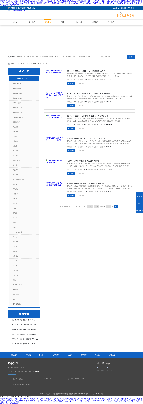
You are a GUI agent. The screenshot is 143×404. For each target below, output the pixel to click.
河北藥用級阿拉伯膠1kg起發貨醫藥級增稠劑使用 (85, 183)
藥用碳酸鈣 (16, 122)
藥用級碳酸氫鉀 (17, 88)
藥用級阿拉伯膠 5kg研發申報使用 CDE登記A (25, 324)
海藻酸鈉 (15, 174)
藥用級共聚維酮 (17, 93)
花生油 (15, 165)
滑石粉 (15, 184)
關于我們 (32, 22)
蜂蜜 (14, 222)
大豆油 (15, 246)
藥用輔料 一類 (35, 63)
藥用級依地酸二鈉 (18, 117)
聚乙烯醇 (15, 151)
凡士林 (15, 218)
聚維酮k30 (16, 294)
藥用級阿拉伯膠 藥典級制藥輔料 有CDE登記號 (25, 320)
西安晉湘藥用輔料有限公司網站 (25, 8)
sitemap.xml (93, 394)
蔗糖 (14, 280)
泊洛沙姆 (15, 256)
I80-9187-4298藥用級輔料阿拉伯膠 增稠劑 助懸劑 (86, 71)
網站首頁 (16, 22)
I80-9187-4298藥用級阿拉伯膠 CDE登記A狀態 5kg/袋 (87, 116)
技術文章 (79, 22)
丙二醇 (15, 265)
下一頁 (90, 207)
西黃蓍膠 (15, 127)
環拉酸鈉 (15, 170)
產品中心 (48, 22)
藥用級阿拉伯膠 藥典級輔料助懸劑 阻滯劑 (25, 339)
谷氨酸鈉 (15, 189)
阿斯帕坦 (15, 275)
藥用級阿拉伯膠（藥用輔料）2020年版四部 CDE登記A (25, 344)
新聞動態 (56, 355)
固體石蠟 (15, 194)
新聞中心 (64, 22)
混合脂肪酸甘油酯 (18, 179)
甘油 (14, 208)
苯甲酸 (15, 261)
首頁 (19, 63)
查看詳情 (71, 83)
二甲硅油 (15, 237)
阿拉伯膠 (44, 63)
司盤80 (15, 136)
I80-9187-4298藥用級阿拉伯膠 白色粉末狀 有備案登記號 (89, 93)
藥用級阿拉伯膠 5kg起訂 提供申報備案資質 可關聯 (25, 329)
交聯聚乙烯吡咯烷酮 (19, 285)
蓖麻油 (15, 251)
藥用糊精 (15, 289)
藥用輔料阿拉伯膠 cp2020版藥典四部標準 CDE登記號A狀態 (25, 334)
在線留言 (123, 8)
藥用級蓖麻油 (17, 84)
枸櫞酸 (15, 198)
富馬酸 (15, 213)
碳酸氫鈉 (15, 131)
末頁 (96, 207)
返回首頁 (116, 8)
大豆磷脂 (15, 241)
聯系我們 (131, 8)
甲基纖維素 (16, 155)
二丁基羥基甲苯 (17, 232)
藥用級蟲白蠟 (17, 103)
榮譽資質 (84, 355)
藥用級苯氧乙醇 (17, 112)
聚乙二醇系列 (17, 160)
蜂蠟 (14, 227)
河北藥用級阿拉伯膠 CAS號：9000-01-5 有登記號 (86, 138)
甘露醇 (15, 203)
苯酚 (14, 299)
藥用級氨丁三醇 (17, 107)
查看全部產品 (17, 304)
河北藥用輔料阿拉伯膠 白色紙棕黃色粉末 (83, 161)
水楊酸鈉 (15, 141)
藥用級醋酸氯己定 (18, 98)
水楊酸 (15, 146)
